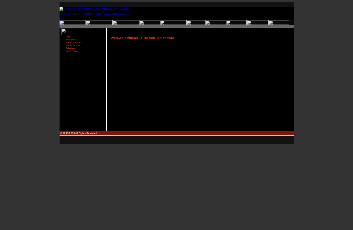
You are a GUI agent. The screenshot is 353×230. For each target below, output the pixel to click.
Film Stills (71, 39)
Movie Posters (73, 42)
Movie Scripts (73, 45)
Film (68, 36)
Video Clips (72, 51)
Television (71, 48)
